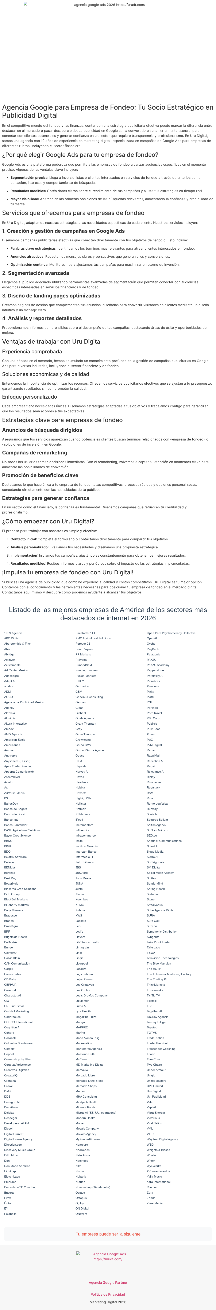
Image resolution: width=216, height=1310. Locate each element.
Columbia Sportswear (18, 1043)
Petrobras (153, 681)
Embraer (10, 1181)
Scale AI (152, 814)
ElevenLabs (12, 1176)
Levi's (79, 931)
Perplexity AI (155, 675)
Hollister (81, 803)
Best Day (10, 878)
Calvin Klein (12, 958)
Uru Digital (154, 1091)
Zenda (151, 1198)
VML (150, 1128)
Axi (6, 787)
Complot (9, 1048)
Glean (80, 707)
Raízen (151, 750)
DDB (7, 1096)
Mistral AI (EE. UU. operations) (96, 1112)
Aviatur (9, 782)
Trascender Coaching (161, 1048)
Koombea (82, 899)
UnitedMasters (156, 1080)
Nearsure (82, 1144)
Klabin (80, 894)
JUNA (79, 883)
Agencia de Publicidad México (24, 702)
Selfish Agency (156, 825)
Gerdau (81, 702)
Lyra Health (83, 1011)
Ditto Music (11, 1155)
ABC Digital (11, 638)
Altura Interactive (15, 723)
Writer (151, 1160)
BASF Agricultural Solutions (22, 830)
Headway (82, 782)
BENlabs (10, 867)
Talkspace (153, 947)
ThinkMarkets (156, 984)
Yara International (158, 1181)
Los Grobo (83, 990)
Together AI (154, 1011)
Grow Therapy (85, 734)
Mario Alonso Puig (88, 1038)
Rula (150, 798)
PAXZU (151, 659)
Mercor (80, 1091)
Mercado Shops (86, 1086)
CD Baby (10, 979)
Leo (78, 926)
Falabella (10, 1213)
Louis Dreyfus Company (92, 995)
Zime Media (155, 1203)
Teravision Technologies (163, 958)
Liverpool (82, 963)
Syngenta (153, 936)
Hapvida (81, 766)
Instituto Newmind (87, 846)
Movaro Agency (86, 1134)
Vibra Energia (156, 1112)
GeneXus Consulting (89, 697)
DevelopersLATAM (16, 1123)
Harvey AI (82, 771)
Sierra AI (152, 857)
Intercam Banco (86, 851)
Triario (151, 1054)
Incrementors (84, 825)
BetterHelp (11, 883)
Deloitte (9, 1112)
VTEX (150, 1134)
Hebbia (80, 787)
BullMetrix (10, 942)
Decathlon (11, 1107)
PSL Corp (153, 718)
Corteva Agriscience (17, 1064)
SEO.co (152, 835)
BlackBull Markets (16, 899)
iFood (79, 819)
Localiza (81, 968)
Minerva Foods (86, 1107)
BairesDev (11, 803)
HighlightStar (84, 798)
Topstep (152, 1027)
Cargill (8, 968)
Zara (150, 1192)
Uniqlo (151, 1075)
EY (6, 1208)
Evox (7, 1198)
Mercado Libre (85, 1075)
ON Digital (82, 1208)
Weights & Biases (158, 1150)
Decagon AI (12, 1102)
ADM (7, 691)
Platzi (150, 697)
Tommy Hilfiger (157, 1022)
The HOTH (154, 968)
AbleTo (8, 649)
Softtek (151, 878)
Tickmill (152, 1000)
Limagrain (82, 947)
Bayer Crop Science (17, 835)
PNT (150, 702)
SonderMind (155, 883)
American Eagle (14, 739)
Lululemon (82, 1000)
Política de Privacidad (108, 1294)
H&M (79, 761)
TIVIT (150, 1006)
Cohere (9, 1032)
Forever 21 (83, 643)
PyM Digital (154, 745)
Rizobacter (154, 782)
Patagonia (153, 654)
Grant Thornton (86, 723)
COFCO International (18, 1022)
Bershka (9, 872)
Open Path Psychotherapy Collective (171, 633)
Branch (9, 920)
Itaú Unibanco (85, 862)
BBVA (8, 846)
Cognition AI (12, 1027)
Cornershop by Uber (17, 1059)
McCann (81, 1059)
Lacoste (81, 920)
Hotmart (81, 808)
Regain (151, 766)
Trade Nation (155, 1038)
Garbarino (82, 686)
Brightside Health (15, 936)
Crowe (8, 1086)
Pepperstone (155, 670)
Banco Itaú (11, 819)
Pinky (150, 691)
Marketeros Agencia (89, 1048)
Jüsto (79, 888)
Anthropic (10, 755)
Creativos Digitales (16, 1070)
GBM (79, 691)
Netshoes (82, 1160)
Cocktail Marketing (16, 1011)
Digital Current (13, 1134)
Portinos (152, 707)
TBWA (151, 952)
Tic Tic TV (153, 995)
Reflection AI (155, 761)
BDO (7, 851)
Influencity (82, 830)
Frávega (81, 659)
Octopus (81, 1198)
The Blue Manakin (159, 963)
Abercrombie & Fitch (17, 643)
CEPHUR (10, 984)
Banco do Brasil (14, 814)
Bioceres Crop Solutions (20, 888)
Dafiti (7, 1091)
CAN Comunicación (17, 963)
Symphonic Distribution (162, 931)
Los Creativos (85, 984)
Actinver (9, 659)
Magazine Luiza (86, 1016)
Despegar (10, 1118)
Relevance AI (155, 771)
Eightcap (10, 1171)
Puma (151, 734)
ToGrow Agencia (158, 1016)
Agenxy (9, 707)
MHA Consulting (86, 1096)
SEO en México (157, 830)
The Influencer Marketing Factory (169, 974)
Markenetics (84, 1043)
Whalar (151, 1155)
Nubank (81, 1176)
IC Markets (83, 814)
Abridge (9, 654)
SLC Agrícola (155, 862)
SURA (151, 915)
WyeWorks (154, 1166)
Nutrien (80, 1181)
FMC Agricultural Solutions (93, 638)
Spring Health (156, 888)
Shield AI (152, 846)
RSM (150, 793)
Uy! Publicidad (156, 1096)
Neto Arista (83, 1155)
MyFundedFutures (88, 1139)
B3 (6, 798)
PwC (150, 739)
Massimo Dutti (85, 1054)
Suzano (152, 926)
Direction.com (13, 1144)
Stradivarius (155, 905)
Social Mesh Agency (160, 872)
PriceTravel (154, 713)
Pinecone (153, 686)
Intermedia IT (84, 857)
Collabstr (10, 1038)
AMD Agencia (13, 734)
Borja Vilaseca (13, 910)
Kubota (80, 910)
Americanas (12, 745)
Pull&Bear (153, 729)
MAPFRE (82, 1027)
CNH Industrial (14, 1006)
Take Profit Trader (159, 942)
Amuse (9, 750)
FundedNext (84, 665)
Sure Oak (153, 920)
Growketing (83, 739)
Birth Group (12, 894)
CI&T (7, 1000)
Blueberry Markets (16, 905)
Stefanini (152, 894)
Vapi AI (151, 1107)
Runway (152, 808)
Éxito (7, 1203)
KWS (79, 915)
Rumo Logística (157, 803)
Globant (81, 713)
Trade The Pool (157, 1043)
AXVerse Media (14, 793)
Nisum (80, 1171)
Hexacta (81, 793)
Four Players (84, 649)
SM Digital (153, 867)
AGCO (8, 697)
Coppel (9, 1054)
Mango (80, 1022)
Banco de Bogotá (15, 808)
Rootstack (153, 787)
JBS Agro (82, 872)
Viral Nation (154, 1123)
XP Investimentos (158, 1171)
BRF (7, 931)
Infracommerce (86, 835)
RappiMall (153, 755)
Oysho (151, 643)
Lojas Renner (84, 979)
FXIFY (80, 681)
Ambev (9, 729)
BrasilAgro (11, 926)
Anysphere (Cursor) (17, 761)
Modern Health (85, 1118)
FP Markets (83, 654)
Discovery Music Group (19, 1150)
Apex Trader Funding (18, 766)
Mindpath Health (86, 1102)
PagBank (153, 649)
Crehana (10, 1080)
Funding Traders (87, 670)
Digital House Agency (18, 1139)
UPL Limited (155, 1086)
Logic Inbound (85, 974)
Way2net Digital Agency (162, 1139)
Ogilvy (80, 1203)
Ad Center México (16, 670)
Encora (9, 1192)
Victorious (153, 1118)
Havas (80, 777)
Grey (79, 729)
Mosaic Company (87, 1128)
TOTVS (152, 1032)
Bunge (8, 947)
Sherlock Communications (164, 840)
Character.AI (12, 995)
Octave (80, 1192)
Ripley (151, 777)
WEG (150, 1144)
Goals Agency (85, 718)
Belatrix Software (15, 857)
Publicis (152, 723)
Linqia (80, 958)
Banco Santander (15, 825)
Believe (9, 862)
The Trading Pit (157, 979)
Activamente (12, 665)
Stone (151, 899)
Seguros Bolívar (157, 819)
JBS (78, 867)
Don (7, 1160)
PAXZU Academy (158, 665)
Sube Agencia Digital (160, 910)
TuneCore (153, 1059)
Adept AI (9, 681)
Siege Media (155, 851)
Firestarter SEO (86, 633)
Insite (79, 840)
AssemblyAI (12, 777)
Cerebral (10, 990)
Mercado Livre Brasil (89, 1080)
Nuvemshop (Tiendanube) (93, 1187)
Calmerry (10, 952)
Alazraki (9, 713)
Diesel (8, 1128)
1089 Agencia (13, 633)
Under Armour (156, 1070)
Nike (78, 1166)
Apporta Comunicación (19, 771)
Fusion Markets (86, 675)
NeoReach (83, 1150)
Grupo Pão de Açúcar (90, 750)
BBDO (8, 840)
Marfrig (80, 1032)
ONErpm (81, 1213)
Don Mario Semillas (17, 1166)
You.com (152, 1187)
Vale (150, 1102)
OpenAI (152, 638)
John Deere (83, 878)
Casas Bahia (12, 974)
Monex (80, 1123)
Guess (80, 755)
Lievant (80, 936)
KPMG (80, 905)
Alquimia (10, 718)
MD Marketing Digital (89, 1064)
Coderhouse (12, 1016)
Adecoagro (11, 675)
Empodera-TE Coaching (20, 1187)
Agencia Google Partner (108, 1282)
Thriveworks (155, 990)
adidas (8, 686)
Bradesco (10, 915)
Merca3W (82, 1070)
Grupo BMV (83, 745)
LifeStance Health (87, 942)
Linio (79, 952)
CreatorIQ (11, 1075)
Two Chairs (154, 1064)
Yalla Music (154, 1176)
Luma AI (81, 1006)
